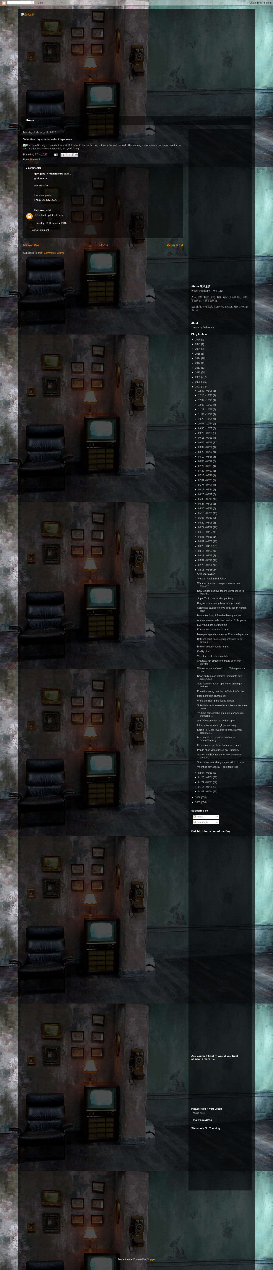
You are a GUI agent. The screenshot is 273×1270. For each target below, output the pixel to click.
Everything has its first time (212, 624)
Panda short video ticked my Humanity (218, 750)
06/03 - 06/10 (205, 499)
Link (76, 148)
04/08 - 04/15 (205, 536)
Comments (202, 822)
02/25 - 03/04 (205, 565)
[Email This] (62, 155)
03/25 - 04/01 (205, 546)
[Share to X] (69, 155)
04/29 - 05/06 (205, 522)
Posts (199, 816)
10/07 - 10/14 (205, 423)
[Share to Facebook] (73, 155)
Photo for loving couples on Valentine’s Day (220, 691)
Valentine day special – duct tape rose (217, 766)
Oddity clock (204, 651)
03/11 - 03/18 (205, 555)
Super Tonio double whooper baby (215, 598)
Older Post (175, 245)
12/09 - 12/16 (205, 400)
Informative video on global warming (216, 725)
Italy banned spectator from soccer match (219, 745)
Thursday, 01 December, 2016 (50, 223)
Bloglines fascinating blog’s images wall (218, 603)
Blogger (151, 1259)
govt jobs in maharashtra (48, 173)
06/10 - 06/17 (205, 494)
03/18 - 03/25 (205, 551)
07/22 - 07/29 (205, 470)
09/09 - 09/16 (205, 442)
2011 (198, 367)
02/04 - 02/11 (205, 772)
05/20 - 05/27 (205, 508)
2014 (198, 358)
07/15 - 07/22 (205, 475)
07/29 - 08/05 (205, 466)
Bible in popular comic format (213, 646)
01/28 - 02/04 (205, 777)
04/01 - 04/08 (205, 541)
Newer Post (31, 245)
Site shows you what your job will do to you (220, 762)
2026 (198, 339)
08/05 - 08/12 (205, 461)
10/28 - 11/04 (205, 419)
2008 (198, 382)
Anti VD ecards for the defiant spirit (216, 720)
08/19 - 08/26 (205, 456)
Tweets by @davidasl (202, 327)
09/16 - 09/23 (205, 437)
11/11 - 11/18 (205, 409)
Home (30, 120)
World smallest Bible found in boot (215, 700)
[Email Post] (55, 154)
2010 (198, 372)
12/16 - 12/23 (205, 395)
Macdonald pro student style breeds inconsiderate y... (216, 739)
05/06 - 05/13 (205, 517)
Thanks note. (198, 1112)
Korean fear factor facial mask (213, 629)
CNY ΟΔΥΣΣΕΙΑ (206, 573)
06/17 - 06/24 (205, 489)
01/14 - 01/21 (205, 787)
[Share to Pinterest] (76, 155)
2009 (198, 377)
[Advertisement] (219, 155)
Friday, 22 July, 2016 (45, 199)
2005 (198, 802)
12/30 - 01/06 (205, 390)
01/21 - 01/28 (205, 782)
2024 (198, 349)
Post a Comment (40, 230)
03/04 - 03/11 (205, 560)
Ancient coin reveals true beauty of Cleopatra (221, 620)
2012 (198, 363)
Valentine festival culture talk (212, 656)
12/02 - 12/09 (205, 404)
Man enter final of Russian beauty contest (219, 615)
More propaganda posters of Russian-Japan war (222, 634)
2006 (198, 797)
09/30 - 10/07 (205, 428)
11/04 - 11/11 (205, 414)
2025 (198, 344)
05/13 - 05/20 (205, 513)
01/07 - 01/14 (205, 791)
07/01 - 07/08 (205, 480)
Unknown (39, 210)
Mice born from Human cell (211, 695)
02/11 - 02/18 (205, 569)
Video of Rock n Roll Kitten (211, 578)
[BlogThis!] (66, 155)
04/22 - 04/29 (205, 527)
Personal (35, 159)
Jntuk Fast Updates (45, 215)
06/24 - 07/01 (205, 485)
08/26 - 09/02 (205, 452)
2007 (198, 386)
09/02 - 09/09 (205, 447)
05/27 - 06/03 (205, 503)
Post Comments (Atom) (51, 252)
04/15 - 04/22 (205, 532)
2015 (198, 353)
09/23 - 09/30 (205, 433)
